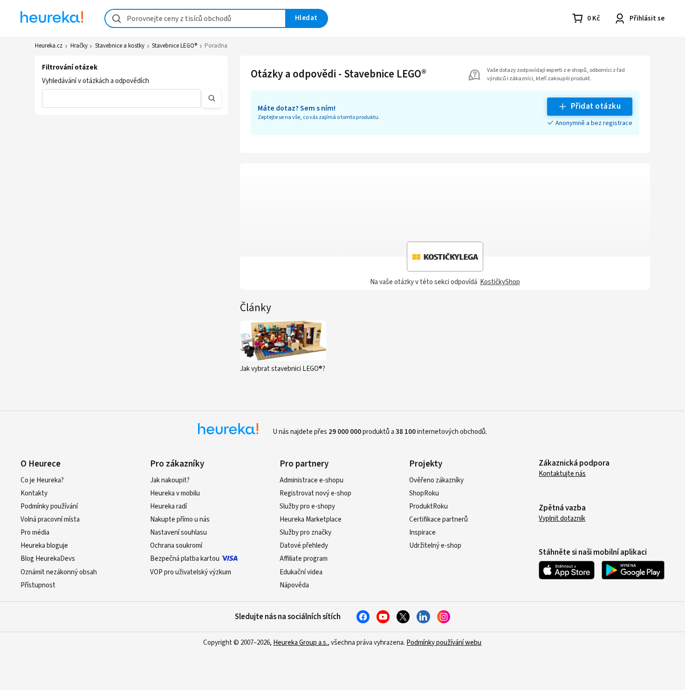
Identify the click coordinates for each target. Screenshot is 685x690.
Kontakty (34, 493)
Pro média (35, 532)
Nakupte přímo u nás (180, 519)
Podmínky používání (49, 506)
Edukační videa (301, 572)
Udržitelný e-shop (435, 546)
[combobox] (195, 18)
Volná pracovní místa (50, 519)
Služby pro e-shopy (307, 506)
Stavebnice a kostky (119, 46)
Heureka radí (168, 506)
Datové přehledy (304, 546)
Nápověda (294, 585)
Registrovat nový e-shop (315, 493)
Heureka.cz (48, 46)
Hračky (79, 46)
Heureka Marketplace (311, 519)
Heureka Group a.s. (300, 643)
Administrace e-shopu (311, 480)
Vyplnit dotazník (562, 518)
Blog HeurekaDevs (48, 559)
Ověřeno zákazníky (436, 480)
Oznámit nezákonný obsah (59, 572)
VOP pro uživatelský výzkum (190, 572)
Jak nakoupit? (170, 480)
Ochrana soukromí (176, 546)
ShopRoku (424, 493)
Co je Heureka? (42, 480)
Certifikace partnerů (438, 519)
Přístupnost (38, 585)
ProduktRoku (428, 506)
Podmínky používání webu (443, 643)
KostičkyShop (500, 282)
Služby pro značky (305, 532)
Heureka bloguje (44, 546)
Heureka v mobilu (175, 493)
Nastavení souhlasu (178, 532)
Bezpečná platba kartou (184, 559)
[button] (121, 98)
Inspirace (422, 532)
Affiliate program (304, 559)
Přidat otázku (596, 106)
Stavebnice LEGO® (174, 46)
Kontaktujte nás (562, 474)
